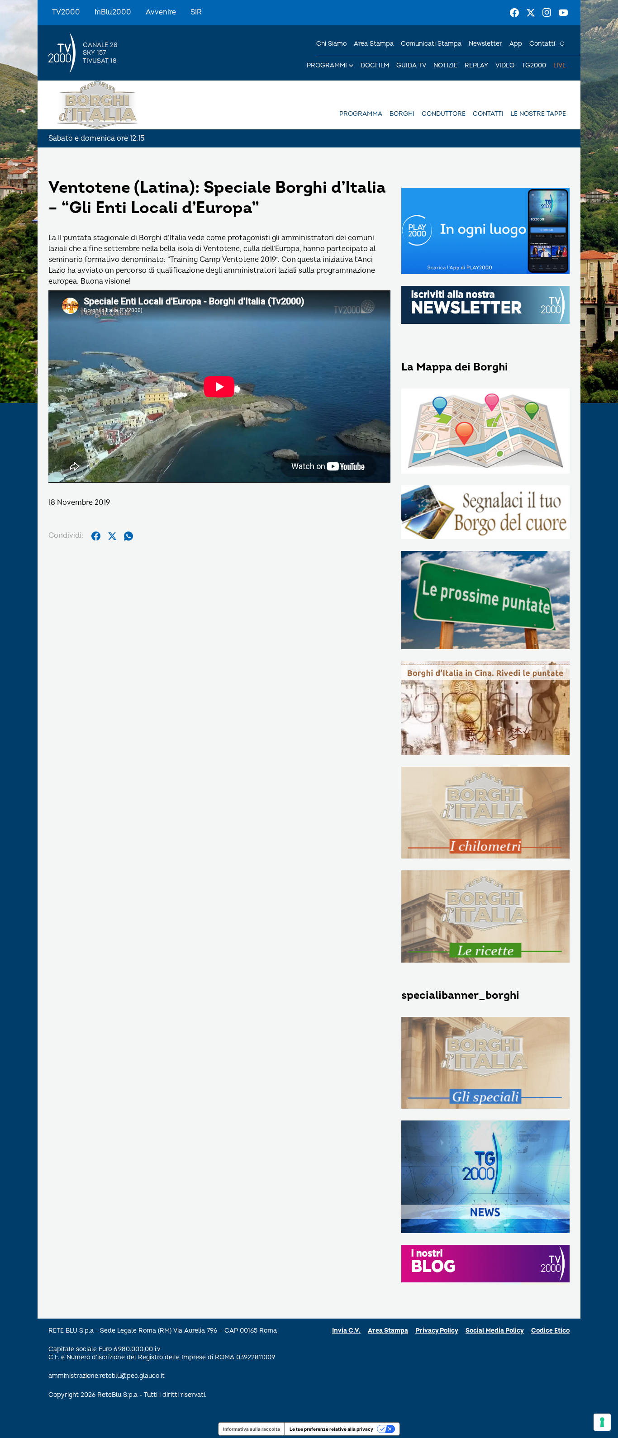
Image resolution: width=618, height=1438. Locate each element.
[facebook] (96, 536)
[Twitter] (530, 12)
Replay (476, 65)
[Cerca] (562, 44)
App (515, 43)
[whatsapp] (128, 536)
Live (559, 65)
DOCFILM (375, 65)
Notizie (445, 65)
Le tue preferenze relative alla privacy (331, 1429)
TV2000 (66, 12)
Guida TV (411, 65)
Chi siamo (331, 43)
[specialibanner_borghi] (485, 1063)
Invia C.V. (346, 1330)
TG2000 (534, 65)
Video (504, 65)
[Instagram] (547, 12)
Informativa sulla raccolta (251, 1429)
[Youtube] (563, 12)
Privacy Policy (436, 1330)
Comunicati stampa (431, 43)
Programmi (327, 65)
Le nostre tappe (538, 114)
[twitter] (112, 536)
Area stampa (374, 43)
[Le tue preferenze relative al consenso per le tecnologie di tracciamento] (602, 1422)
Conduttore (444, 114)
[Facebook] (514, 12)
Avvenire (161, 12)
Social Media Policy (495, 1330)
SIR (196, 12)
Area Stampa (388, 1330)
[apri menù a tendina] (351, 65)
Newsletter (485, 43)
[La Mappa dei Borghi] (485, 432)
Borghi (402, 114)
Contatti (542, 43)
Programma (360, 114)
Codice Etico (550, 1330)
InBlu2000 (113, 12)
